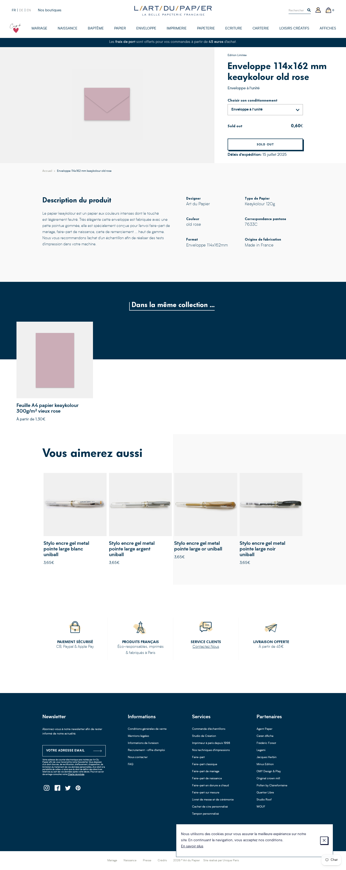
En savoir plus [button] (192, 846)
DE (21, 10)
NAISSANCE (67, 28)
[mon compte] (318, 10)
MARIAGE (39, 28)
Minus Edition (265, 764)
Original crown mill (268, 778)
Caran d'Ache (265, 736)
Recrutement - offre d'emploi (146, 750)
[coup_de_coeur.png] (15, 28)
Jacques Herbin (267, 757)
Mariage (112, 860)
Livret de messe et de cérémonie (213, 799)
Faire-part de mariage (205, 771)
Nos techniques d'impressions (211, 750)
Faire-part (198, 757)
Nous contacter (138, 757)
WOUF (261, 806)
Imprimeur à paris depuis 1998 (211, 743)
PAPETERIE (206, 28)
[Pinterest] (78, 789)
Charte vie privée (76, 774)
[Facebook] (57, 789)
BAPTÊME (96, 28)
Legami (261, 750)
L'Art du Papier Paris (173, 10)
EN (29, 10)
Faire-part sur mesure (205, 792)
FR (14, 10)
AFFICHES (328, 28)
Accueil (47, 171)
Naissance (130, 860)
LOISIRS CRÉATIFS (294, 28)
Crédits (162, 860)
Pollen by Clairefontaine (272, 785)
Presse (147, 860)
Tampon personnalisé (205, 814)
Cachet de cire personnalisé (210, 806)
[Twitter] (68, 789)
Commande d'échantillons (208, 729)
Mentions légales (138, 736)
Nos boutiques (49, 10)
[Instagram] (46, 789)
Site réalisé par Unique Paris (221, 860)
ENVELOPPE (146, 28)
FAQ (130, 764)
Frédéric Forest (266, 743)
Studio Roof (264, 799)
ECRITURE (233, 28)
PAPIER (120, 28)
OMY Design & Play (269, 771)
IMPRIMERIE (177, 28)
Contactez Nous (206, 647)
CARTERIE (261, 28)
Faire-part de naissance (207, 778)
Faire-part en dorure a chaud (210, 785)
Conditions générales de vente (147, 729)
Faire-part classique (204, 764)
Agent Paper (264, 729)
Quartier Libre (265, 792)
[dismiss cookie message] (324, 841)
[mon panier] (328, 10)
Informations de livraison (143, 743)
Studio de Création (204, 736)
